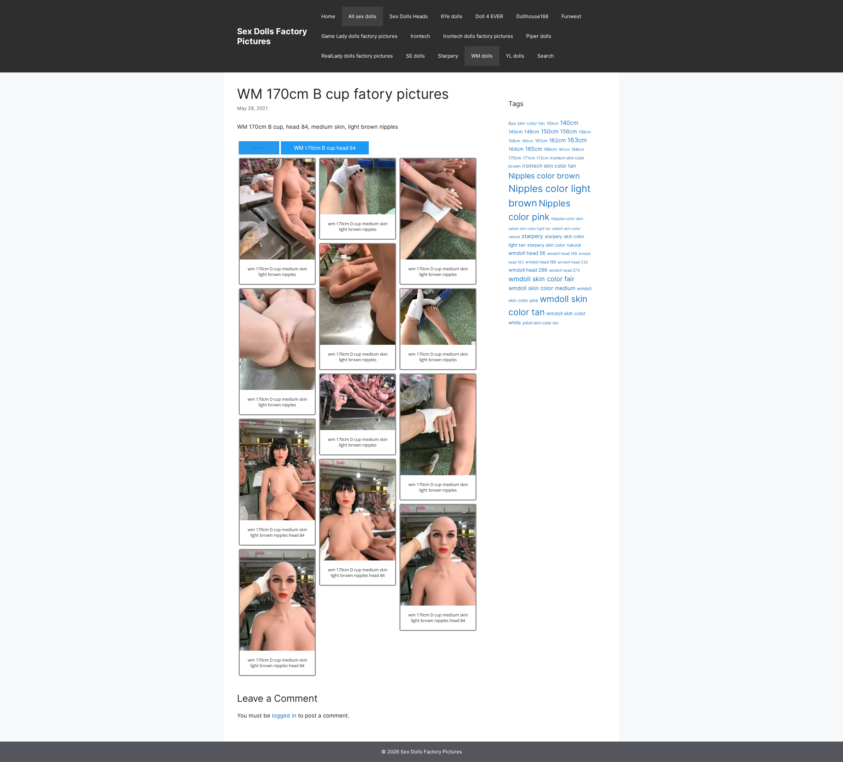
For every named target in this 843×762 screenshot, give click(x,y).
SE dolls (415, 56)
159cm (514, 141)
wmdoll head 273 (564, 270)
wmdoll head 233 (572, 262)
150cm (549, 131)
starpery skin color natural (554, 245)
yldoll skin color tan (540, 322)
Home (328, 16)
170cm (514, 157)
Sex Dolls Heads (409, 16)
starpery (532, 236)
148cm (531, 132)
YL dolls (515, 56)
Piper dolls (538, 36)
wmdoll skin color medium (541, 288)
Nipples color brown (544, 175)
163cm (577, 140)
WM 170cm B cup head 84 (325, 147)
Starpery (448, 56)
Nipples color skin (567, 218)
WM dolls (482, 56)
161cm (541, 140)
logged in (284, 715)
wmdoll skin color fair (541, 279)
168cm (577, 149)
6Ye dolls (451, 16)
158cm (585, 131)
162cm (557, 140)
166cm (550, 149)
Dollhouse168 (532, 16)
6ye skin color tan (526, 123)
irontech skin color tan (549, 166)
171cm (529, 157)
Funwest (571, 16)
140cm (569, 122)
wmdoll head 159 (562, 253)
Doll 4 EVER (489, 16)
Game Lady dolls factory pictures (359, 36)
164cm (516, 149)
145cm (515, 131)
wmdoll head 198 (540, 262)
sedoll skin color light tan (529, 229)
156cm (568, 131)
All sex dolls (362, 16)
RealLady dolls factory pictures (357, 56)
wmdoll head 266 (527, 270)
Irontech (420, 36)
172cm (542, 158)
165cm (533, 149)
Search (545, 56)
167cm (564, 149)
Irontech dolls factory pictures (478, 36)
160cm (527, 141)
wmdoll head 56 (526, 253)
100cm (552, 123)
